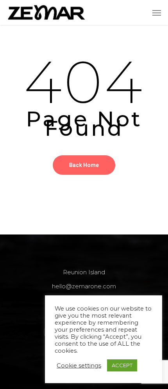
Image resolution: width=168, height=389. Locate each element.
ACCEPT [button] (122, 365)
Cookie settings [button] (79, 365)
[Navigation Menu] (156, 12)
